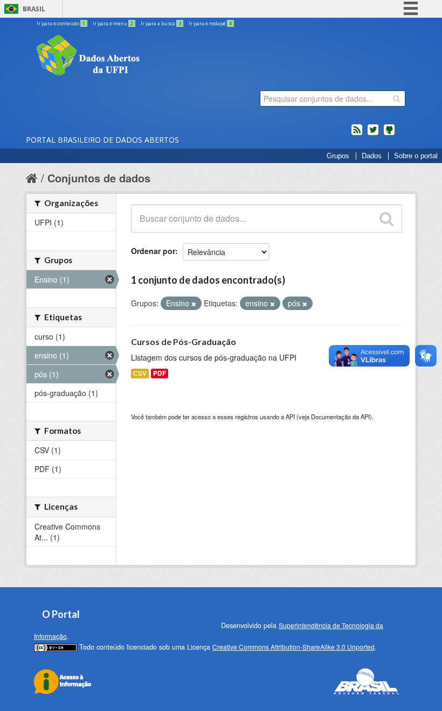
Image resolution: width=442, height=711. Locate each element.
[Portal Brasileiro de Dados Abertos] (152, 56)
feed (356, 134)
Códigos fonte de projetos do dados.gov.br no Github (389, 134)
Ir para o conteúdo (61, 23)
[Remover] (193, 303)
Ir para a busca (161, 23)
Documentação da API (340, 416)
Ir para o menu (113, 23)
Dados (372, 156)
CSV (140, 373)
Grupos (338, 156)
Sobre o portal (416, 156)
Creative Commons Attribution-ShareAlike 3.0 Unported (293, 646)
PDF (159, 373)
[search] (396, 98)
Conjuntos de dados (98, 178)
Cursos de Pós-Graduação (183, 341)
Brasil (34, 8)
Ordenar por (153, 250)
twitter (373, 134)
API (290, 416)
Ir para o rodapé (210, 23)
